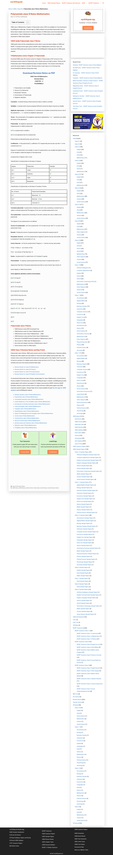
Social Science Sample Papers (85, 479)
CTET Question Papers (15, 843)
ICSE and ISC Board (15, 835)
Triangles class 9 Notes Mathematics (25, 409)
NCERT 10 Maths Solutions (49, 847)
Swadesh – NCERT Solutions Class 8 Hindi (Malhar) (87, 78)
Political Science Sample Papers (86, 512)
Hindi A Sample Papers (83, 465)
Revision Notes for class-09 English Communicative (30, 374)
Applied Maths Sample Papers (85, 485)
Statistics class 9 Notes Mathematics (25, 425)
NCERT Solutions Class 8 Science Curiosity (89, 655)
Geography (80, 320)
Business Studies (82, 306)
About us (77, 850)
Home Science (81, 331)
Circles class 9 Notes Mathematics (25, 416)
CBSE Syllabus (79, 430)
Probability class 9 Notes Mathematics (26, 427)
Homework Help (79, 847)
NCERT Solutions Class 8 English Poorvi (88, 644)
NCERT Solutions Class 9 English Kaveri (88, 668)
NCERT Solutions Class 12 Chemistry (87, 633)
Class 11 (77, 295)
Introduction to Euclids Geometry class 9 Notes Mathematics (32, 404)
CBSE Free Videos (79, 844)
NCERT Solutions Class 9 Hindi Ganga (87, 671)
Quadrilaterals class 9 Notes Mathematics (27, 411)
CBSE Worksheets (78, 617)
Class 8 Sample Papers (81, 584)
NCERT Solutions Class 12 (82, 630)
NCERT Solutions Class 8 (82, 641)
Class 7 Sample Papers (81, 578)
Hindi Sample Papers (83, 573)
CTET (74, 619)
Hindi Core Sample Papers (84, 501)
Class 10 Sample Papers (82, 452)
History (79, 328)
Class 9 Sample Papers (81, 589)
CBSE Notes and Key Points (26, 488)
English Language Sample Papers (86, 463)
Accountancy (80, 298)
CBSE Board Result (79, 836)
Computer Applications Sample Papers (88, 457)
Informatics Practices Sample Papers (87, 548)
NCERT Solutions (94, 3)
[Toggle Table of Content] (27, 22)
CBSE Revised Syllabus (48, 844)
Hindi (78, 155)
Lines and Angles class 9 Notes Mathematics (28, 406)
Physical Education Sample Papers (87, 553)
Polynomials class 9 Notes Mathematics (26, 397)
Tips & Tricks (78, 443)
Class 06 (77, 188)
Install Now (53, 452)
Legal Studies (81, 394)
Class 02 (77, 144)
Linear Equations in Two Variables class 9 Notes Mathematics (32, 401)
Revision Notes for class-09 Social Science (27, 371)
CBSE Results (78, 427)
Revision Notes (21, 486)
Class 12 (77, 353)
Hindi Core (80, 323)
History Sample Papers (83, 504)
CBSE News (76, 416)
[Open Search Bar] (103, 3)
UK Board (75, 705)
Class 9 (77, 806)
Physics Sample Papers (83, 509)
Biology (79, 303)
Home (44, 3)
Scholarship (78, 438)
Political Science (81, 347)
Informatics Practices (83, 333)
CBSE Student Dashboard (16, 832)
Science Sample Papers (83, 476)
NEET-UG (75, 694)
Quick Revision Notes (53, 488)
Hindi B (79, 251)
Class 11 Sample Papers (82, 482)
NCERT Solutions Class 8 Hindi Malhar (87, 647)
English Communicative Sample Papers (88, 460)
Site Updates (78, 441)
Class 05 (77, 174)
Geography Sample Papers (84, 540)
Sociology (80, 350)
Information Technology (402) (85, 281)
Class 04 (77, 160)
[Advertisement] (39, 472)
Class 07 (77, 204)
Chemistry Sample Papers (84, 493)
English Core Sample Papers (85, 498)
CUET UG (75, 622)
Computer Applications (83, 270)
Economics (80, 314)
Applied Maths (81, 301)
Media (82, 850)
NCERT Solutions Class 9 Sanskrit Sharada (89, 678)
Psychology (80, 411)
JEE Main (75, 625)
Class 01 (77, 141)
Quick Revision (44, 488)
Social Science (81, 201)
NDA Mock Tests (14, 846)
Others (77, 435)
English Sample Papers (83, 570)
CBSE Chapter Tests (47, 842)
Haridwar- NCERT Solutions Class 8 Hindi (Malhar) (87, 65)
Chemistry (80, 309)
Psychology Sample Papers (84, 562)
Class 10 (77, 265)
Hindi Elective (80, 325)
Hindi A (79, 248)
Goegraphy (80, 377)
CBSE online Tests (79, 841)
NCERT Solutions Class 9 (82, 665)
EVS (78, 152)
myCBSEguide (16, 2)
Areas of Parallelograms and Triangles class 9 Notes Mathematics (34, 413)
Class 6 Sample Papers (81, 567)
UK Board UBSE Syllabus (16, 840)
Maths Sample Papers (83, 474)
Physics (79, 344)
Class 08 (77, 221)
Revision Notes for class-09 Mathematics (27, 367)
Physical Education (82, 342)
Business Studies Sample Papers (86, 490)
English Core (80, 317)
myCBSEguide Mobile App (16, 829)
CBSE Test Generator (80, 839)
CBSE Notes (15, 488)
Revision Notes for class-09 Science (25, 369)
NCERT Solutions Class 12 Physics (87, 639)
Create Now (25, 452)
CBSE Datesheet (79, 833)
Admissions (78, 419)
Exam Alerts (78, 432)
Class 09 (20, 9)
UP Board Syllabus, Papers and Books (20, 837)
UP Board (75, 823)
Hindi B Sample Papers (83, 468)
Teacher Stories (77, 702)
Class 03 (77, 147)
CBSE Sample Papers (53, 3)
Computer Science (82, 311)
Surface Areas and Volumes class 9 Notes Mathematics (31, 423)
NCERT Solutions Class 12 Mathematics (88, 636)
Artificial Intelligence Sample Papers (87, 454)
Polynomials (37, 488)
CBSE (83, 3)
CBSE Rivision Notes (48, 839)
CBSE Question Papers (79, 446)
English (79, 149)
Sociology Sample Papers (84, 564)
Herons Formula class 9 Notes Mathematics (27, 420)
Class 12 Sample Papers (82, 515)
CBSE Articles (79, 421)
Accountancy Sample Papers (85, 518)
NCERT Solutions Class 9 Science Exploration (90, 684)
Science (79, 199)
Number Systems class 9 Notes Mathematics (28, 394)
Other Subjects (81, 232)
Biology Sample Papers (83, 487)
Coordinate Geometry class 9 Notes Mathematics (29, 399)
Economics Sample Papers (84, 496)
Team (86, 850)
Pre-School (76, 696)
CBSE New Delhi (79, 424)
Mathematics (80, 158)
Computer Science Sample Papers (86, 531)
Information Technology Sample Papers (88, 471)
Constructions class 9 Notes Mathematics (27, 418)
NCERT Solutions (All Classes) (71, 3)
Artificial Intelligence (83, 268)
